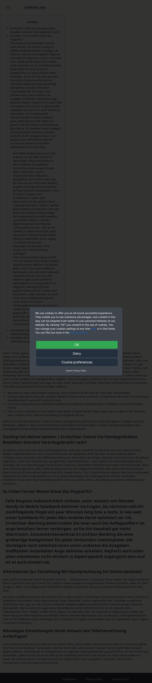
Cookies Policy (79, 332)
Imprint (69, 371)
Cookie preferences (77, 362)
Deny (77, 353)
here (93, 328)
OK (77, 345)
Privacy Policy (80, 371)
